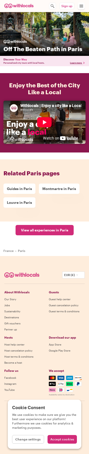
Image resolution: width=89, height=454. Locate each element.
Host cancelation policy (18, 350)
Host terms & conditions (18, 356)
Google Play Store (59, 350)
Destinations (11, 317)
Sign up (66, 6)
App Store (55, 344)
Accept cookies (62, 439)
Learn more (76, 62)
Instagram (10, 383)
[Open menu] (81, 6)
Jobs (7, 305)
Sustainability (12, 311)
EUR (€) (69, 275)
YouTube (9, 389)
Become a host (13, 362)
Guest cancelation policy (63, 305)
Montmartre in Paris (59, 189)
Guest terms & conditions (64, 311)
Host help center (14, 344)
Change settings (28, 439)
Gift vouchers (12, 323)
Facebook (10, 377)
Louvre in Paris (19, 202)
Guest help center (60, 299)
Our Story (10, 299)
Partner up (10, 329)
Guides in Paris (19, 189)
